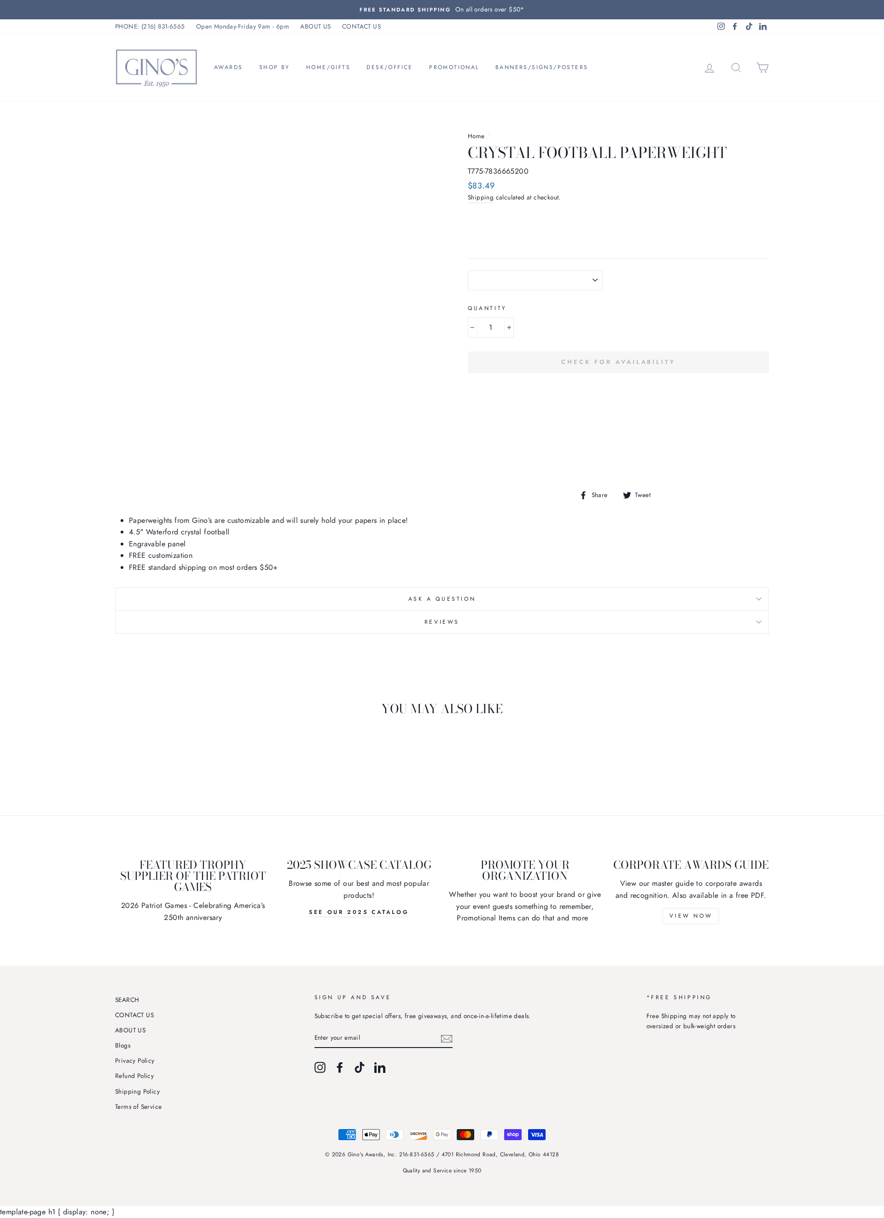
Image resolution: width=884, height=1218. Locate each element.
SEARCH (127, 999)
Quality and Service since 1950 (442, 1170)
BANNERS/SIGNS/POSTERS (541, 67)
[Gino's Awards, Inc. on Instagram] (320, 1067)
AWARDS (228, 67)
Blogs (122, 1045)
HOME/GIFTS (328, 67)
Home (476, 136)
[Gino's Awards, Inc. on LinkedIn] (379, 1067)
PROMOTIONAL (454, 67)
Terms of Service (138, 1106)
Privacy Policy (135, 1060)
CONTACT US (361, 26)
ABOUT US (315, 26)
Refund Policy (134, 1075)
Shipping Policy (137, 1091)
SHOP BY (274, 67)
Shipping (481, 197)
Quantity (487, 308)
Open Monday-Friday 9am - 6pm (242, 26)
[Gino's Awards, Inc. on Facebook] (339, 1067)
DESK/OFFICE (389, 67)
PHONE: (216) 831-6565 (150, 26)
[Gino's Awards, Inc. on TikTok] (359, 1067)
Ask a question (442, 599)
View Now (690, 916)
